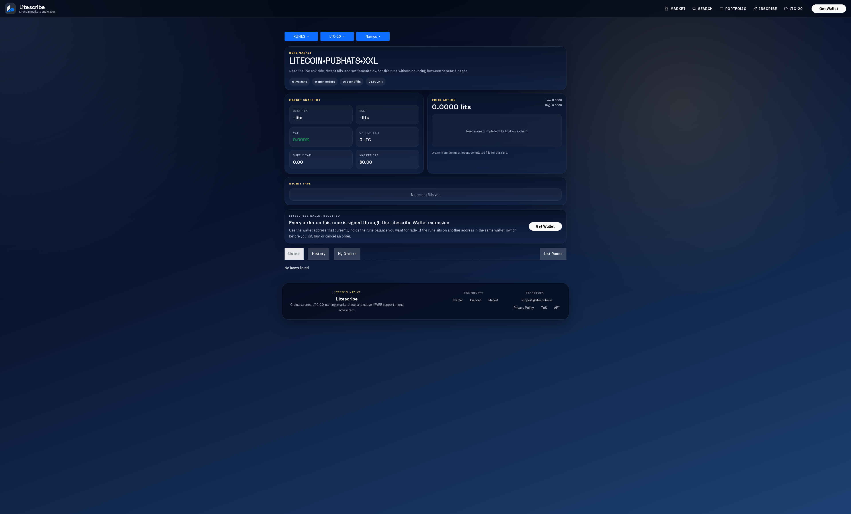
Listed (294, 253)
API (557, 308)
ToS (544, 308)
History (318, 253)
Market (677, 8)
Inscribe (767, 8)
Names (371, 36)
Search (704, 8)
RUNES (299, 36)
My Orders (347, 253)
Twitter (457, 300)
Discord (475, 300)
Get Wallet (828, 8)
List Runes (553, 253)
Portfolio (735, 8)
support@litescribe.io (536, 300)
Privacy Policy (523, 308)
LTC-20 (795, 8)
